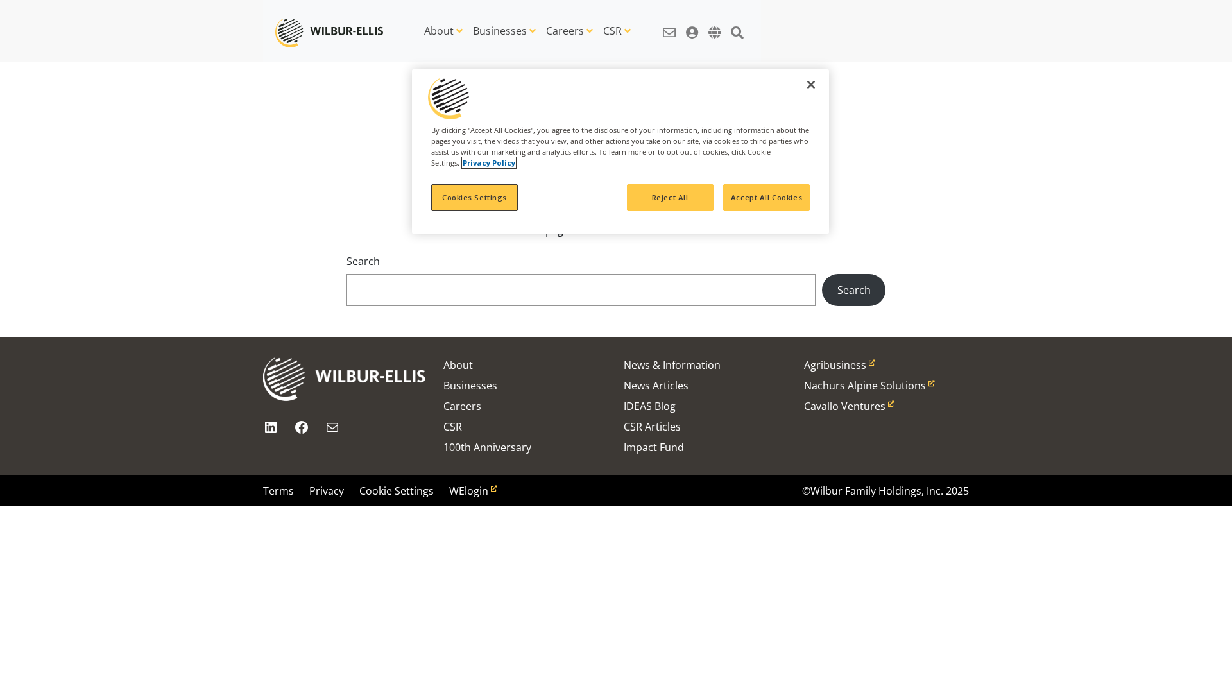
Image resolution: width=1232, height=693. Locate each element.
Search (363, 261)
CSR (612, 31)
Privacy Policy (489, 162)
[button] (669, 25)
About (439, 31)
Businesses (500, 31)
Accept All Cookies (766, 197)
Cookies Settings (474, 197)
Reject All (670, 197)
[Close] (811, 85)
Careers (565, 31)
